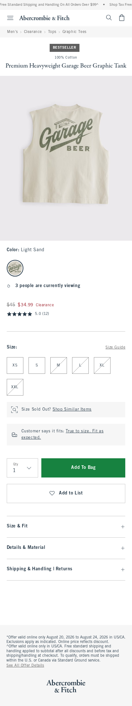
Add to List (71, 493)
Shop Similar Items (72, 410)
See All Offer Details (25, 666)
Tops (52, 32)
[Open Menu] (7, 18)
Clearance (33, 32)
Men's (12, 32)
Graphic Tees (74, 32)
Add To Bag (83, 468)
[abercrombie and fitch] (44, 17)
